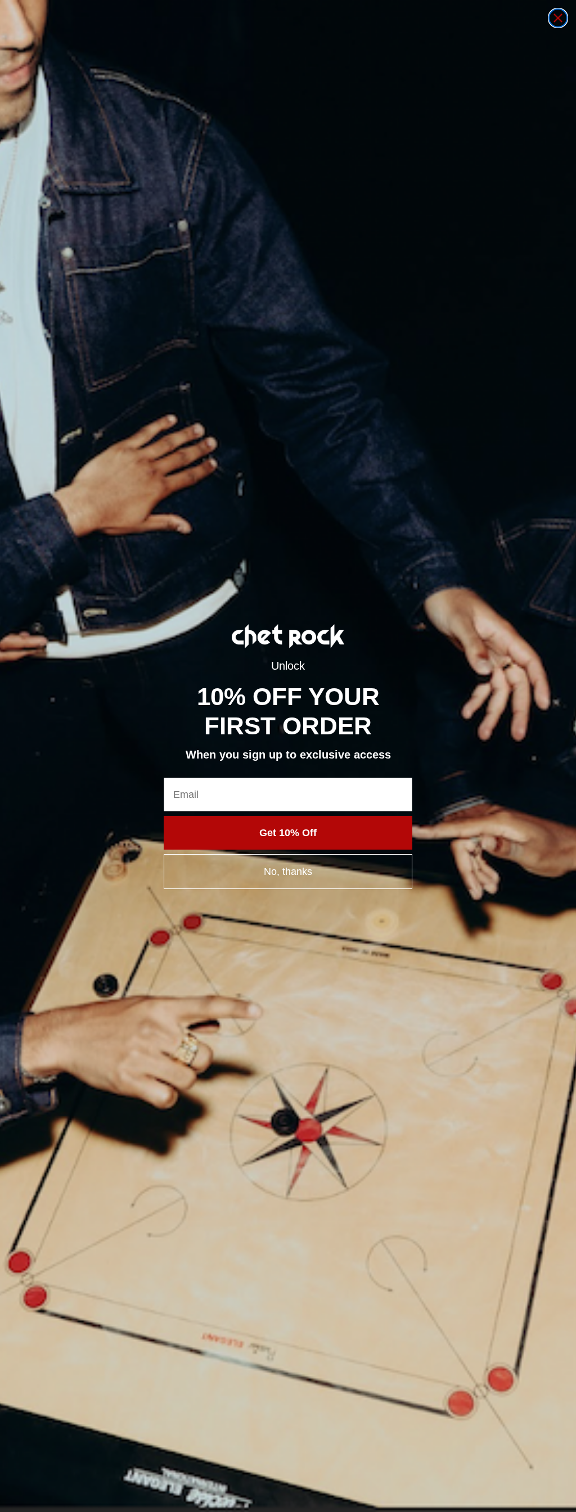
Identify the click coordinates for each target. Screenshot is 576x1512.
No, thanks (288, 871)
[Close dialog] (558, 18)
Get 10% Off (288, 832)
